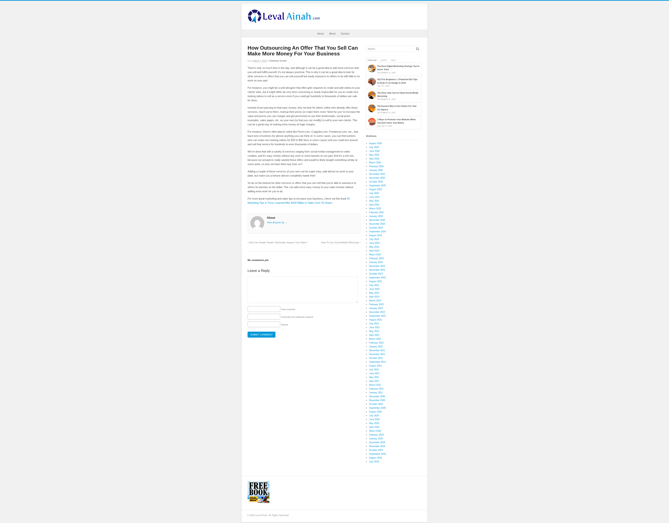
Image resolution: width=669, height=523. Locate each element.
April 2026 (374, 158)
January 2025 (376, 216)
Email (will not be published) (297, 317)
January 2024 (376, 262)
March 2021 (375, 385)
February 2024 (376, 258)
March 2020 (375, 431)
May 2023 (374, 293)
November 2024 (377, 224)
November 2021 (377, 354)
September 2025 (377, 185)
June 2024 (374, 243)
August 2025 (375, 189)
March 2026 (375, 162)
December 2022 (377, 312)
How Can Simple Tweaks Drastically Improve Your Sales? (277, 242)
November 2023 (377, 270)
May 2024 (374, 247)
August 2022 (375, 319)
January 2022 (376, 346)
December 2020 (377, 396)
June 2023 (374, 289)
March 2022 (375, 339)
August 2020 (375, 411)
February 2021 (376, 388)
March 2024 (375, 254)
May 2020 (374, 423)
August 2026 (375, 143)
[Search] (417, 49)
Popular (372, 60)
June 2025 (374, 197)
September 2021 (377, 362)
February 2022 (376, 342)
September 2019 (377, 454)
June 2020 (374, 419)
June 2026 (374, 151)
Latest (383, 60)
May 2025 (374, 201)
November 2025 (377, 178)
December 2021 (377, 350)
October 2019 (376, 450)
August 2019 (375, 457)
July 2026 (374, 147)
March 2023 (375, 300)
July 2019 (374, 461)
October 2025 (376, 181)
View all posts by (277, 222)
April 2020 (374, 427)
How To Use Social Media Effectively (340, 242)
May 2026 (374, 155)
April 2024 (374, 250)
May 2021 (374, 377)
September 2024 (377, 231)
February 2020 (376, 434)
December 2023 (377, 266)
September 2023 (377, 277)
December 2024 (377, 220)
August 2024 (375, 235)
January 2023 (376, 308)
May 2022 (374, 331)
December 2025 (377, 174)
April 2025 (374, 204)
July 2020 (374, 415)
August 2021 (375, 365)
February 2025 (376, 212)
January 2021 (376, 392)
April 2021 (374, 381)
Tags (393, 60)
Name (288, 309)
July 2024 (374, 239)
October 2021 (376, 358)
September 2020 (377, 408)
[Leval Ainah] (285, 22)
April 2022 (374, 335)
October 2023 (376, 273)
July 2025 (374, 193)
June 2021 (374, 373)
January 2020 (376, 438)
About (332, 33)
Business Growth (278, 60)
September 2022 (377, 316)
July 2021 (374, 369)
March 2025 (375, 208)
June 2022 (374, 327)
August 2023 (375, 281)
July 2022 (374, 323)
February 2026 (376, 166)
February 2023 (376, 304)
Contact (345, 33)
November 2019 (377, 446)
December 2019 (377, 442)
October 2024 (376, 227)
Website (284, 325)
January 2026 (376, 170)
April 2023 (374, 296)
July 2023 (374, 285)
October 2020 (376, 404)
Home (320, 33)
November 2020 (377, 400)
